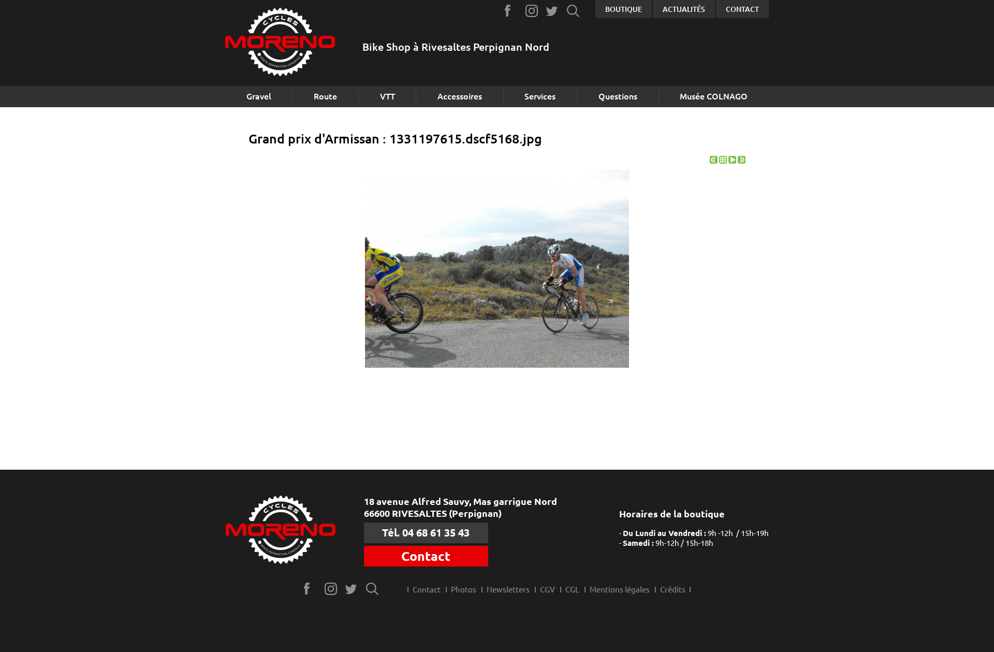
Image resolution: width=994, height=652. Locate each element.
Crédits (672, 589)
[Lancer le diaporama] (732, 160)
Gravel (258, 96)
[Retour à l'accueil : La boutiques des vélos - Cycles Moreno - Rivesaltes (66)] (280, 43)
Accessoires (459, 96)
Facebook (511, 10)
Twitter (552, 10)
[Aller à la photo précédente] (714, 160)
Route (325, 96)
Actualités (684, 9)
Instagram (531, 10)
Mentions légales (620, 589)
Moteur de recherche (573, 10)
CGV (547, 589)
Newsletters (508, 589)
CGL (572, 589)
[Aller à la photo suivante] (742, 160)
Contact (742, 9)
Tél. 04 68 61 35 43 (426, 533)
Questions (617, 96)
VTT (387, 96)
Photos (463, 589)
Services (540, 96)
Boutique (623, 9)
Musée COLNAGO (714, 96)
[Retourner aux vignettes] (723, 160)
